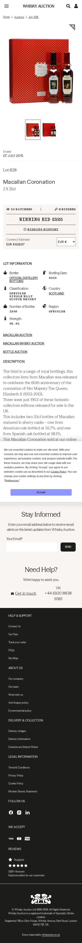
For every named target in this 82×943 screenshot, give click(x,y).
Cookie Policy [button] (58, 471)
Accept (41, 492)
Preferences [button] (12, 480)
